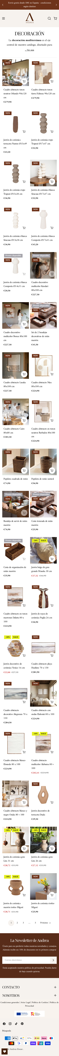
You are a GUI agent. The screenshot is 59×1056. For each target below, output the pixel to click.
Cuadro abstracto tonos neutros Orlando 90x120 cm (14, 93)
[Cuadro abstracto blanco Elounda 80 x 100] (15, 743)
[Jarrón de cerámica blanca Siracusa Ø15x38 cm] (15, 219)
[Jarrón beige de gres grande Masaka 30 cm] (43, 550)
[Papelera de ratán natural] (43, 462)
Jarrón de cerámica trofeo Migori (42, 905)
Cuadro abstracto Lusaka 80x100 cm (14, 384)
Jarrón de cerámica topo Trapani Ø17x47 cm (42, 142)
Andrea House (16, 1049)
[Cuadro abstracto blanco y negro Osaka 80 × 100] (15, 794)
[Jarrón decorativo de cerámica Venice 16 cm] (15, 647)
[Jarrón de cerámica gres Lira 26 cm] (43, 840)
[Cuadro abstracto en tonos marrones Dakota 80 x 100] (15, 597)
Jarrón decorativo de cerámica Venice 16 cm (14, 666)
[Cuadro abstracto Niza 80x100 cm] (43, 365)
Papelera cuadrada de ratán (15, 479)
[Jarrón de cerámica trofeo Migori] (43, 886)
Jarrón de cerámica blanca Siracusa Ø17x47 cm (43, 192)
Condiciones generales (9, 1002)
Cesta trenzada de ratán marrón (42, 523)
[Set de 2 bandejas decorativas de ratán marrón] (43, 315)
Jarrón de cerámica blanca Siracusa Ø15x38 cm (15, 238)
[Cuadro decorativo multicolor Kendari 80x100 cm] (43, 265)
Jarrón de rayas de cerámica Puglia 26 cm (41, 616)
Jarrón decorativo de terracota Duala (40, 813)
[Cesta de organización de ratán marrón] (15, 550)
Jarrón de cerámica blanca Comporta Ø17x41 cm (43, 238)
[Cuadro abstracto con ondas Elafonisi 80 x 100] (43, 693)
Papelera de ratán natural (42, 479)
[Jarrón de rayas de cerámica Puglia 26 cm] (43, 597)
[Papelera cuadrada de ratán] (15, 462)
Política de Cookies (40, 1002)
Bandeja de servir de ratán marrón (15, 523)
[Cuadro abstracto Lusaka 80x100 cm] (15, 365)
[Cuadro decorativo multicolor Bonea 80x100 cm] (15, 315)
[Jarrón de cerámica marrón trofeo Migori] (15, 886)
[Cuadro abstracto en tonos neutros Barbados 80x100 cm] (43, 412)
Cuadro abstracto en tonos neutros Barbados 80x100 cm (43, 433)
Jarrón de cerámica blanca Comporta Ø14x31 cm (15, 284)
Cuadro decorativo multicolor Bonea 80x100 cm (15, 336)
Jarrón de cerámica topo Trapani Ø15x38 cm (14, 192)
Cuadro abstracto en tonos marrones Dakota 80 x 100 (15, 618)
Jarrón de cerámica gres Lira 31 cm (14, 859)
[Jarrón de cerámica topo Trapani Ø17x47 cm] (43, 123)
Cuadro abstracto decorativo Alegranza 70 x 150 (15, 714)
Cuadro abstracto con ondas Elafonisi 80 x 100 (42, 712)
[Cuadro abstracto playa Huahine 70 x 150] (43, 647)
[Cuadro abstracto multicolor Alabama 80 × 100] (43, 743)
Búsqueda (6, 1031)
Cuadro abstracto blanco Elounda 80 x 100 (14, 762)
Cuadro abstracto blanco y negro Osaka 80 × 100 (15, 813)
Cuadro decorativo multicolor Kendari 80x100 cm (39, 286)
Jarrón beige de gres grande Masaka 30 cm (41, 569)
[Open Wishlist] (5, 1051)
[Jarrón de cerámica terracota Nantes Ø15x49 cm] (15, 123)
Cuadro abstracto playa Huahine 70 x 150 (41, 666)
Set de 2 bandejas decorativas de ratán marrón (40, 336)
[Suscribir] (53, 960)
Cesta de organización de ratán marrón (14, 569)
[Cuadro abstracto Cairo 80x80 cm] (15, 412)
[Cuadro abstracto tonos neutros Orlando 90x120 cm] (15, 72)
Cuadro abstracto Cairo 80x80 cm (13, 431)
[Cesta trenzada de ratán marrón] (43, 504)
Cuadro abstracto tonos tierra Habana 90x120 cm (43, 91)
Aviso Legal (25, 1002)
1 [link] (11, 923)
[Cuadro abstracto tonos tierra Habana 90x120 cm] (43, 72)
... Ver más (29, 50)
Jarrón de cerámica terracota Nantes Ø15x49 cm (15, 144)
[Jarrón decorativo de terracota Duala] (43, 794)
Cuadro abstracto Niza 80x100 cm (41, 384)
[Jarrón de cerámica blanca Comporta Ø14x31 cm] (15, 265)
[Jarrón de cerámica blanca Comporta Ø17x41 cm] (43, 219)
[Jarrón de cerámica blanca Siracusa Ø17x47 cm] (43, 173)
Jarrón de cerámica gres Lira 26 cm (42, 859)
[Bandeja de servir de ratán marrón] (15, 504)
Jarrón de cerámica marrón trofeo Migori (13, 905)
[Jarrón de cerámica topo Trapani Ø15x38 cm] (15, 173)
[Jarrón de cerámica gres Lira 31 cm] (15, 840)
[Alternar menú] (3, 18)
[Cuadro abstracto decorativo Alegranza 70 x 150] (15, 693)
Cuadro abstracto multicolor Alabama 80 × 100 (42, 764)
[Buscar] (49, 18)
